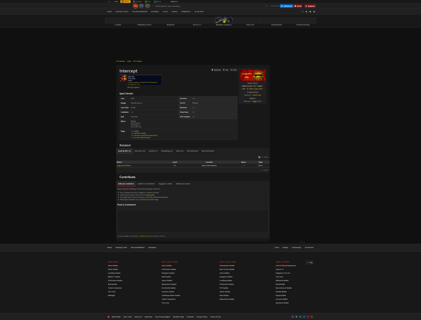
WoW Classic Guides (228, 262)
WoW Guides (113, 262)
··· (165, 2)
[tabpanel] (193, 163)
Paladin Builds (281, 292)
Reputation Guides (169, 284)
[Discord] (292, 316)
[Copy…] (259, 157)
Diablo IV (176, 2)
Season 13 (280, 269)
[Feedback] (310, 11)
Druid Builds (280, 284)
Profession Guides (115, 280)
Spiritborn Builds (282, 303)
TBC (149, 2)
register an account (145, 236)
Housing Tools (121, 247)
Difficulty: (130, 87)
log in (136, 236)
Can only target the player (142, 137)
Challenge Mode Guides (171, 295)
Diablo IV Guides (282, 262)
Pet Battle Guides (169, 288)
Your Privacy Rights (162, 317)
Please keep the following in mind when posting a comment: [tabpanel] (142, 212)
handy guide (150, 195)
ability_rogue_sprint (256, 89)
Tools (277, 247)
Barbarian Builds (282, 280)
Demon (260, 165)
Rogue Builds (281, 295)
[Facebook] (304, 316)
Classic (139, 2)
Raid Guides (112, 284)
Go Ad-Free (199, 12)
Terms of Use (215, 317)
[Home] (118, 6)
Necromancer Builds (284, 288)
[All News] (109, 1)
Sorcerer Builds (282, 299)
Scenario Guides (168, 292)
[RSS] (312, 316)
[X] (296, 316)
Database (155, 12)
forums (143, 199)
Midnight (111, 295)
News (109, 12)
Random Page (178, 317)
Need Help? (116, 317)
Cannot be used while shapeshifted (145, 135)
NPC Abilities (137, 61)
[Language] (314, 11)
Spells (129, 61)
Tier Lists (111, 292)
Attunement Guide (227, 265)
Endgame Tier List (283, 273)
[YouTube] (308, 316)
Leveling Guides (114, 273)
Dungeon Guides (168, 273)
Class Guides (113, 265)
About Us (138, 317)
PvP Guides (224, 288)
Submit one (256, 95)
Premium (190, 317)
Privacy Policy (202, 317)
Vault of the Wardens (209, 165)
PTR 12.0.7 (147, 5)
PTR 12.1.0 (141, 5)
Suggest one (256, 101)
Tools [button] (165, 12)
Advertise (148, 317)
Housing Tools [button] (122, 12)
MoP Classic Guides (170, 262)
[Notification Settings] (306, 11)
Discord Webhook (139, 12)
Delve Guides (113, 269)
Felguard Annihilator (124, 165)
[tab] (124, 151)
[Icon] (123, 78)
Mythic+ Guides (114, 277)
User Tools (127, 317)
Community (186, 12)
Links (235, 70)
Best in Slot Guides (227, 269)
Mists (159, 2)
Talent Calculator (115, 288)
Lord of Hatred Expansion (286, 265)
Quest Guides (167, 280)
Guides (174, 12)
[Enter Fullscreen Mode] (302, 11)
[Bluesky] (300, 316)
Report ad (302, 242)
